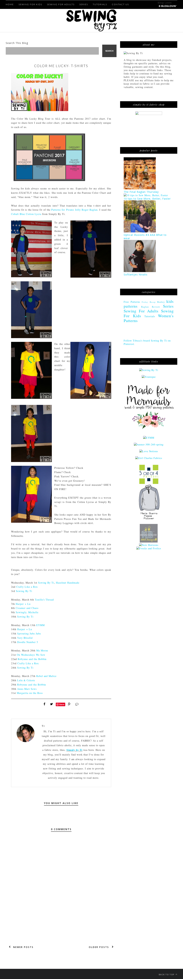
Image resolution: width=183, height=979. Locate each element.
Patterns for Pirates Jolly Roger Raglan (74, 209)
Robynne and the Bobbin (32, 659)
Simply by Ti (74, 750)
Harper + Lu (23, 604)
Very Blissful (25, 637)
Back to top (167, 974)
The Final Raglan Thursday (141, 192)
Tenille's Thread (44, 599)
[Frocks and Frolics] (148, 548)
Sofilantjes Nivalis (135, 274)
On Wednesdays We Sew (31, 654)
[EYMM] (148, 437)
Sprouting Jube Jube (29, 633)
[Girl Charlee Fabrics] (148, 458)
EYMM (40, 625)
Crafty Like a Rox (27, 586)
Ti (43, 726)
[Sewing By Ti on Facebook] (148, 370)
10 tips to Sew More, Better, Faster (147, 198)
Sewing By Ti (46, 582)
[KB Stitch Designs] (149, 541)
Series (168, 306)
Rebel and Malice (46, 676)
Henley (161, 301)
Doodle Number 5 (27, 642)
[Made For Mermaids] (149, 431)
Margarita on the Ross (30, 693)
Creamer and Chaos (27, 608)
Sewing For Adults (141, 310)
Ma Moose (42, 650)
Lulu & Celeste (26, 680)
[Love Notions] (148, 451)
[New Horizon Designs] (149, 545)
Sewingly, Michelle (27, 612)
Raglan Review (150, 306)
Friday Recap (149, 302)
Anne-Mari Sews (27, 689)
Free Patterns (132, 301)
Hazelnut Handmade (67, 582)
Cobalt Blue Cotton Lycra (26, 214)
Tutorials (149, 316)
